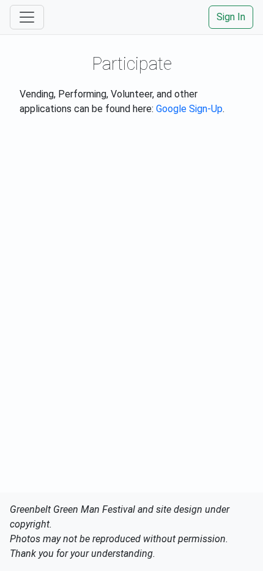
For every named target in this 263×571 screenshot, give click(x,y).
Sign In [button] (231, 17)
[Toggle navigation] (27, 17)
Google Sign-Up (189, 109)
